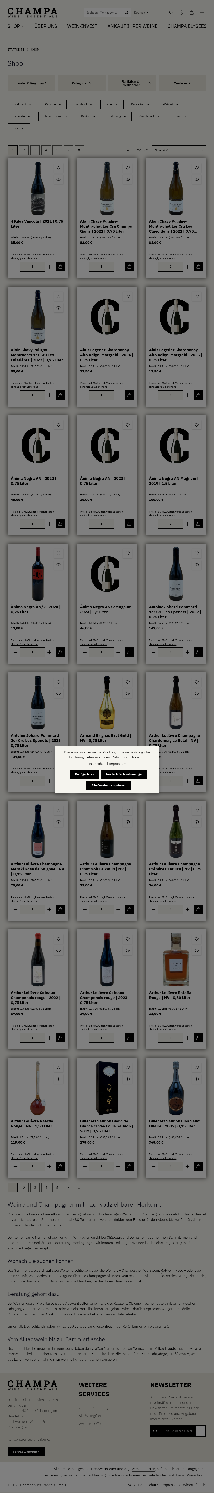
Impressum (170, 1484)
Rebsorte (19, 116)
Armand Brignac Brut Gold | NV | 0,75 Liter (105, 738)
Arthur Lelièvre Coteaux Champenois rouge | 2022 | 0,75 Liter (36, 997)
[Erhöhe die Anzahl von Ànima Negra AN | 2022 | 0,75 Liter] (49, 524)
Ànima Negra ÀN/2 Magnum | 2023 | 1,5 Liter (107, 609)
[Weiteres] (182, 83)
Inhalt (177, 116)
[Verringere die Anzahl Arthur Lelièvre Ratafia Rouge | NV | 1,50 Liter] (15, 1166)
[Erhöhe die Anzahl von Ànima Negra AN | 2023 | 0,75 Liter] (118, 524)
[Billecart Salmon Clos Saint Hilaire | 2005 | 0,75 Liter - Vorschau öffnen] (196, 1079)
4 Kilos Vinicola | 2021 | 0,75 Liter (37, 224)
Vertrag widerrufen (26, 1452)
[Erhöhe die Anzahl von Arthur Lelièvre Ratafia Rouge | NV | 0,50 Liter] (187, 1038)
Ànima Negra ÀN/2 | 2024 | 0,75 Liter (36, 609)
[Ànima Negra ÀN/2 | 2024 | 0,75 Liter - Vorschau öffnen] (58, 565)
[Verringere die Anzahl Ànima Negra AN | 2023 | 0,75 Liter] (84, 524)
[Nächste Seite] (68, 150)
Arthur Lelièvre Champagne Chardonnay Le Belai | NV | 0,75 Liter (174, 740)
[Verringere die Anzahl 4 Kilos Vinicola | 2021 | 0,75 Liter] (15, 267)
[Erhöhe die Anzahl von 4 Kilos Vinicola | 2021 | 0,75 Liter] (49, 267)
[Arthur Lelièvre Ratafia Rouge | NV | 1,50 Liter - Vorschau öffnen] (58, 1079)
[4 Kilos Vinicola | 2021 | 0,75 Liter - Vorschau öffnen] (58, 179)
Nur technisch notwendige (124, 774)
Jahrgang (115, 116)
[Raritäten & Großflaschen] (132, 83)
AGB (131, 1484)
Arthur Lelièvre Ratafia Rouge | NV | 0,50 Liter (170, 995)
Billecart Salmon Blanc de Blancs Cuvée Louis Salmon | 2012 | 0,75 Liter (106, 1126)
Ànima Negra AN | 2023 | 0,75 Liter (103, 481)
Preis (16, 128)
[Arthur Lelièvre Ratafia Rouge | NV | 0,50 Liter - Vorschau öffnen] (196, 950)
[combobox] (103, 12)
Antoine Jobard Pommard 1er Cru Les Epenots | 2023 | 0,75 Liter (37, 740)
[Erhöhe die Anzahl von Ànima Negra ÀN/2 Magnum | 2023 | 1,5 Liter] (118, 652)
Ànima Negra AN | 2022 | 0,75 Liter (33, 481)
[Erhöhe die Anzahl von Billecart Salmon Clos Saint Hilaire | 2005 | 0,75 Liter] (187, 1166)
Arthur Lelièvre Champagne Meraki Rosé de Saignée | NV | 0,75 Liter (37, 868)
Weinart (168, 104)
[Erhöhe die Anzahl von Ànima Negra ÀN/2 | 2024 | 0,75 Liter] (49, 652)
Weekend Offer (90, 1423)
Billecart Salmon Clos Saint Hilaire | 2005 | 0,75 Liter (174, 1123)
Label (109, 104)
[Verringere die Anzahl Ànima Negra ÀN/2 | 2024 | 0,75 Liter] (15, 652)
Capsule (50, 104)
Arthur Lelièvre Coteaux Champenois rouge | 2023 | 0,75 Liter (105, 997)
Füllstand (80, 104)
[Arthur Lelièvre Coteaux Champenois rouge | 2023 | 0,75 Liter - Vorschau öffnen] (127, 950)
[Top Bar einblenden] (201, 12)
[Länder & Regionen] (31, 83)
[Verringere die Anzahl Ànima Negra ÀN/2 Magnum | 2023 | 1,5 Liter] (84, 652)
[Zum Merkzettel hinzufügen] (58, 168)
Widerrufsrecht (194, 1484)
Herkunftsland (53, 116)
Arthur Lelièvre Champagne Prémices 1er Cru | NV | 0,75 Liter (175, 868)
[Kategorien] (82, 83)
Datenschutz (148, 1484)
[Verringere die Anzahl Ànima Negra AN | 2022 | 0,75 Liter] (15, 524)
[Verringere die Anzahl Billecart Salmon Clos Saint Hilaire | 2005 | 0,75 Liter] (153, 1166)
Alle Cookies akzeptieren (108, 785)
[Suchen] (126, 12)
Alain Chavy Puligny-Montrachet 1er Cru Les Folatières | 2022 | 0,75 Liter (37, 354)
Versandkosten (143, 1468)
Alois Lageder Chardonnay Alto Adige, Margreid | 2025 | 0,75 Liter (175, 354)
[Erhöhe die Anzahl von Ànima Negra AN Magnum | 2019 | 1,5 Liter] (187, 524)
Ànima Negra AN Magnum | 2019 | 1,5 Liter (174, 481)
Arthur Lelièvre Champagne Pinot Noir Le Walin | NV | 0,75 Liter (105, 868)
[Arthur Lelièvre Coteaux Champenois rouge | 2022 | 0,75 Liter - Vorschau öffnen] (58, 950)
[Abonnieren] (200, 1431)
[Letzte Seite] (79, 150)
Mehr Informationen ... (128, 757)
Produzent (19, 104)
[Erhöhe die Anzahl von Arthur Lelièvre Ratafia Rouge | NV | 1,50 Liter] (49, 1166)
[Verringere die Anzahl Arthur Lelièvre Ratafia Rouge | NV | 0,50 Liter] (153, 1038)
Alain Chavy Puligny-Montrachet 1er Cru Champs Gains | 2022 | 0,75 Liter (106, 226)
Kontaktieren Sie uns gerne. (29, 1439)
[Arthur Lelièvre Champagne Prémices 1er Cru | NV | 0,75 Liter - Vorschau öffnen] (196, 822)
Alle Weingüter (90, 1415)
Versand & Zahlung (94, 1407)
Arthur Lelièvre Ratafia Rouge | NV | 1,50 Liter (32, 1123)
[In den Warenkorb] (60, 266)
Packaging (137, 104)
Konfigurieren (84, 774)
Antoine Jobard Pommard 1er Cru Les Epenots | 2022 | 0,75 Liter (175, 611)
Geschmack (147, 116)
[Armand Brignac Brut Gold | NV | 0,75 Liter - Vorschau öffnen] (127, 693)
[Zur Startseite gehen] (32, 13)
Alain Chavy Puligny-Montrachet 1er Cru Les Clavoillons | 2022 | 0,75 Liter (171, 226)
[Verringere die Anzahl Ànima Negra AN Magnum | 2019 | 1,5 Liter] (153, 524)
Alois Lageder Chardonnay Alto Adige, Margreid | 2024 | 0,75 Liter (106, 354)
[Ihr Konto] (181, 12)
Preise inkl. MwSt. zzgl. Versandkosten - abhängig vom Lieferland (33, 256)
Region (85, 116)
